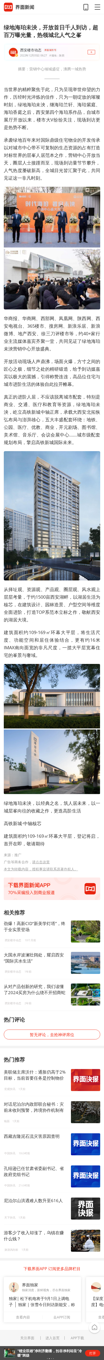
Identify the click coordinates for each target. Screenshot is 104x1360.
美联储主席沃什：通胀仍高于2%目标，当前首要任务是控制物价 (35, 1075)
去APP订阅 (61, 1317)
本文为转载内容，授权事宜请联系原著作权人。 (41, 869)
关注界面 (27, 1338)
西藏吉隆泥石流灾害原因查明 (32, 1136)
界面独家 (30, 1285)
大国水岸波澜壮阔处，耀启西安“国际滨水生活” (34, 958)
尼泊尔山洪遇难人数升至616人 (33, 1200)
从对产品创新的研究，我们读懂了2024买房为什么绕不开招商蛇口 (34, 990)
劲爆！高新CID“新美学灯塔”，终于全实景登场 (34, 926)
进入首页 (52, 1338)
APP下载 (77, 1338)
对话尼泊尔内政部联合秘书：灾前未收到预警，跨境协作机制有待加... (34, 1110)
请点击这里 (41, 862)
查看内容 (23, 1317)
